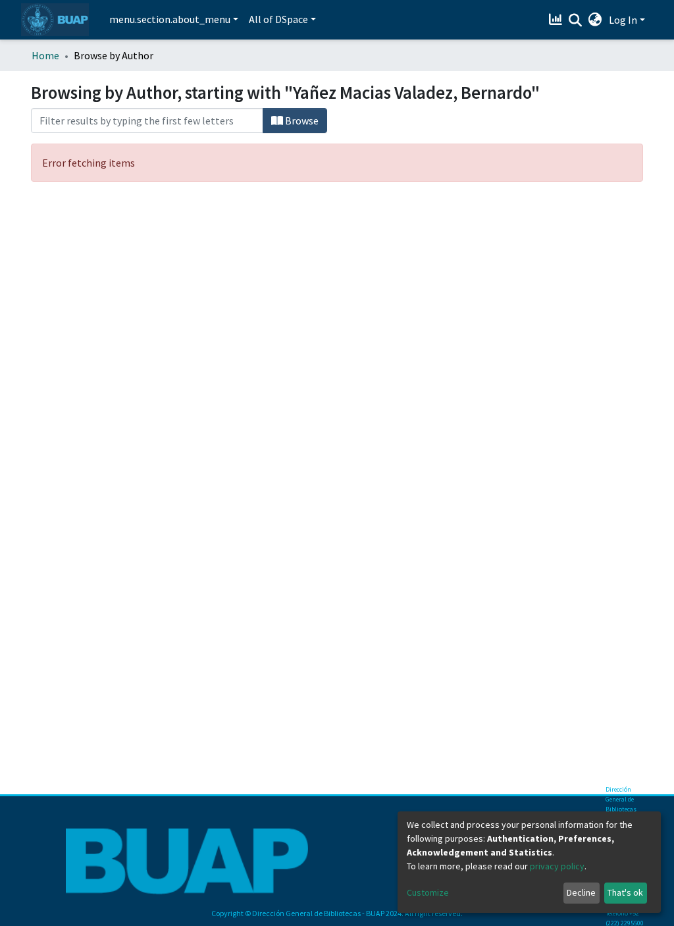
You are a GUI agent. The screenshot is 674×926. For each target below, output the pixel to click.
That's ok (625, 892)
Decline (581, 892)
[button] (595, 20)
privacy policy (557, 866)
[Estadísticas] (557, 20)
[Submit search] (575, 20)
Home (45, 55)
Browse (301, 120)
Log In (623, 19)
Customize (428, 892)
